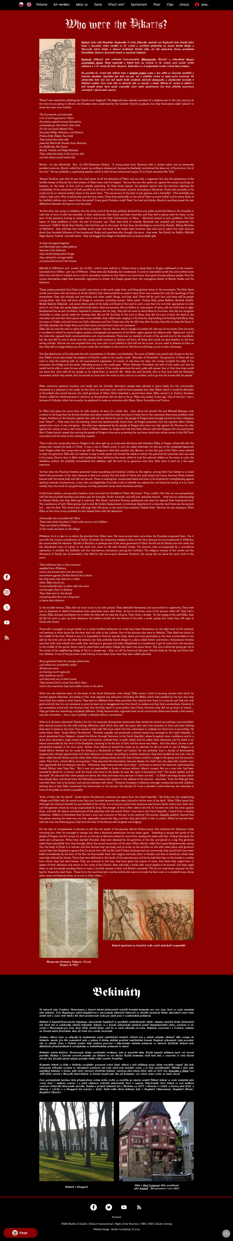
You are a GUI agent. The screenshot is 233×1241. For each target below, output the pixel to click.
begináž (144, 1188)
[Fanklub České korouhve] (93, 1207)
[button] (61, 5)
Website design (101, 1229)
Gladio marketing (120, 1229)
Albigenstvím (148, 59)
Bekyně (85, 42)
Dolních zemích (137, 72)
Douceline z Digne (178, 1070)
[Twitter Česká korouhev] (108, 1207)
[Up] (226, 1234)
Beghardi (86, 59)
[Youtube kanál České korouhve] (6, 622)
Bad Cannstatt (151, 1185)
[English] (29, 4)
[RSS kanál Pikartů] (6, 637)
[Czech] (21, 4)
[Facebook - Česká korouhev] (6, 577)
